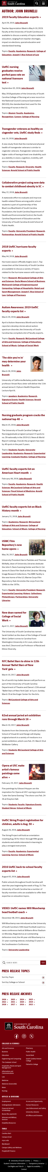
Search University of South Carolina (36, 3)
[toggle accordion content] (43, 977)
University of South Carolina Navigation (43, 3)
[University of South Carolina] (24, 1026)
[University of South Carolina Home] (13, 3)
